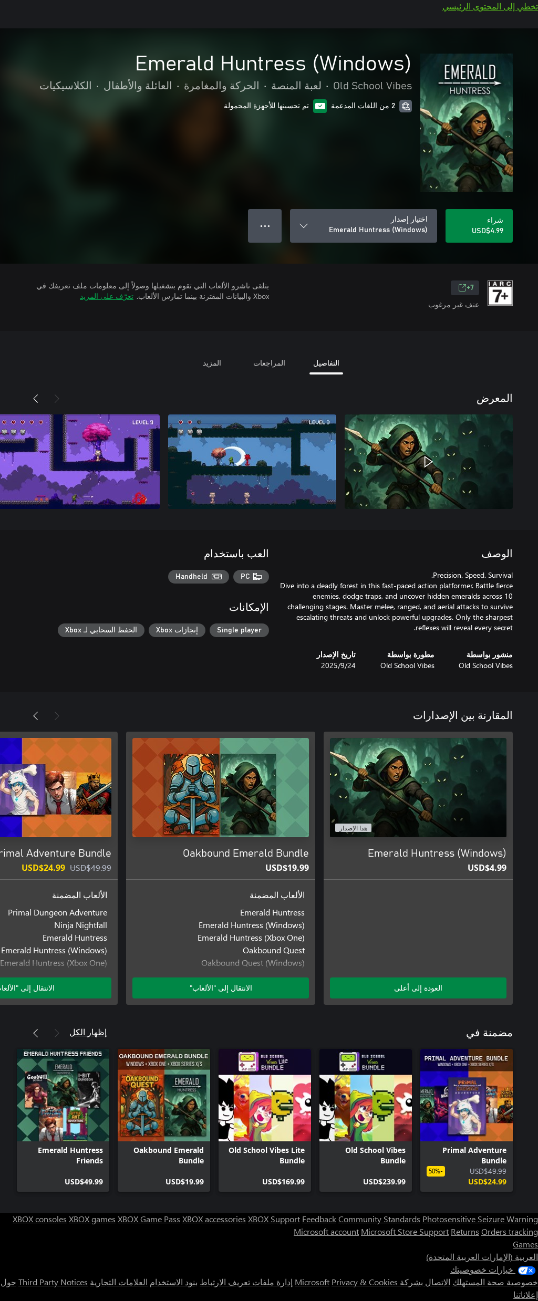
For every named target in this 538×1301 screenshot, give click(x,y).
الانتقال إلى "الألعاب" (221, 988)
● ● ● (265, 225)
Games (525, 1244)
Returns (465, 1231)
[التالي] (35, 398)
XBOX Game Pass (149, 1218)
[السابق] (56, 398)
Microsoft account (326, 1231)
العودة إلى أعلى (418, 988)
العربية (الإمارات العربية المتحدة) (482, 1256)
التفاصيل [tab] (326, 363)
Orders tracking (509, 1231)
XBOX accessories (214, 1218)
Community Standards (379, 1218)
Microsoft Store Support (405, 1231)
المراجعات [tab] (269, 363)
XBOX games (92, 1218)
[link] (466, 1120)
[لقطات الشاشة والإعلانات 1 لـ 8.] (429, 461)
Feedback (319, 1218)
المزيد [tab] (212, 363)
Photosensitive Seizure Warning (480, 1218)
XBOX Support (274, 1218)
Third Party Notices (53, 1281)
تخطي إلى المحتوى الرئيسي (490, 6)
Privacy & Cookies (365, 1281)
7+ (470, 288)
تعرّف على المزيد (106, 296)
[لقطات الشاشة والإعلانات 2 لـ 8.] (252, 461)
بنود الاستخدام (174, 1281)
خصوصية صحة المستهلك (495, 1281)
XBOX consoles (40, 1218)
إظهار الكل (88, 1031)
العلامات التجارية (119, 1281)
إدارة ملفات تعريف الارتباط (246, 1281)
